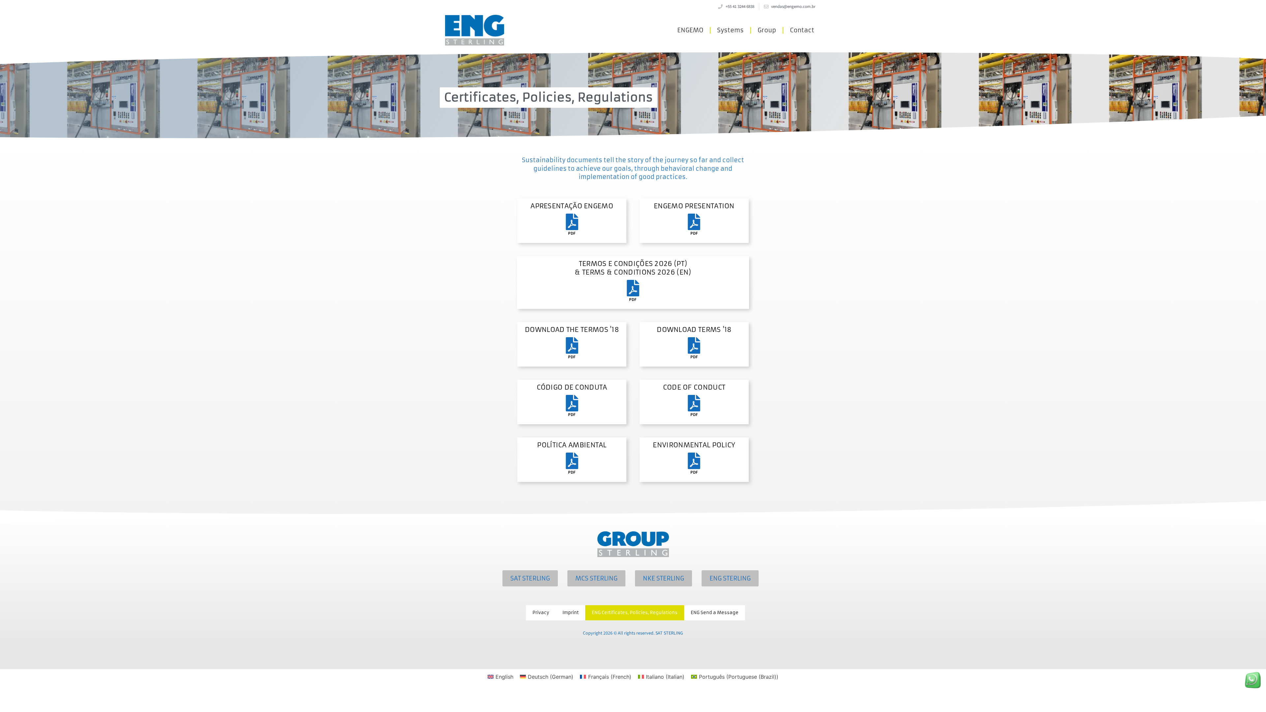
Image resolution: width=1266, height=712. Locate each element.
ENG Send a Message (714, 612)
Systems (730, 30)
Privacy (540, 612)
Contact (802, 30)
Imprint (570, 612)
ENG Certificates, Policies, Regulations (635, 612)
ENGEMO (690, 30)
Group (767, 30)
